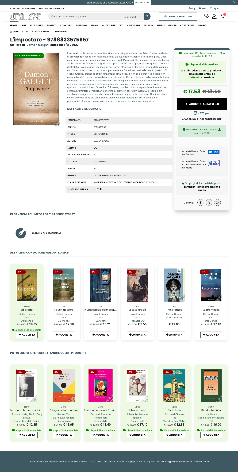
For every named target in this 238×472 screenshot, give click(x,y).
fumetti (51, 25)
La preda (27, 310)
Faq (193, 8)
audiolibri (108, 25)
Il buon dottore (64, 310)
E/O (95, 147)
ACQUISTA (28, 334)
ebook (94, 25)
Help (203, 8)
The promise (174, 310)
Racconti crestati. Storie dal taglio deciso (111, 410)
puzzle (161, 25)
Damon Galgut (37, 45)
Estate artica (137, 310)
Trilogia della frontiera (63, 410)
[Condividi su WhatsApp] (217, 202)
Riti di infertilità (211, 410)
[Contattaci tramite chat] (206, 16)
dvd (120, 25)
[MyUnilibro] (214, 16)
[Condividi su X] (209, 202)
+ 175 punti (205, 113)
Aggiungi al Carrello (204, 104)
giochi (172, 25)
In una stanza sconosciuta (101, 310)
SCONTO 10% (143, 2)
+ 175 (97, 189)
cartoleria (187, 25)
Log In (215, 8)
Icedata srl (187, 461)
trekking (81, 25)
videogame (133, 25)
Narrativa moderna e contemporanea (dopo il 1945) (124, 182)
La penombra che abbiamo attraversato (37, 410)
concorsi (66, 25)
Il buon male (137, 410)
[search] (147, 16)
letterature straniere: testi (111, 175)
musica (148, 25)
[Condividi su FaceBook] (200, 202)
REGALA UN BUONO (180, 16)
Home (13, 25)
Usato (202, 25)
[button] (224, 16)
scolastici (36, 25)
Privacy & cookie (201, 461)
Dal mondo (100, 161)
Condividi (189, 202)
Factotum (174, 410)
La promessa (211, 310)
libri (23, 25)
